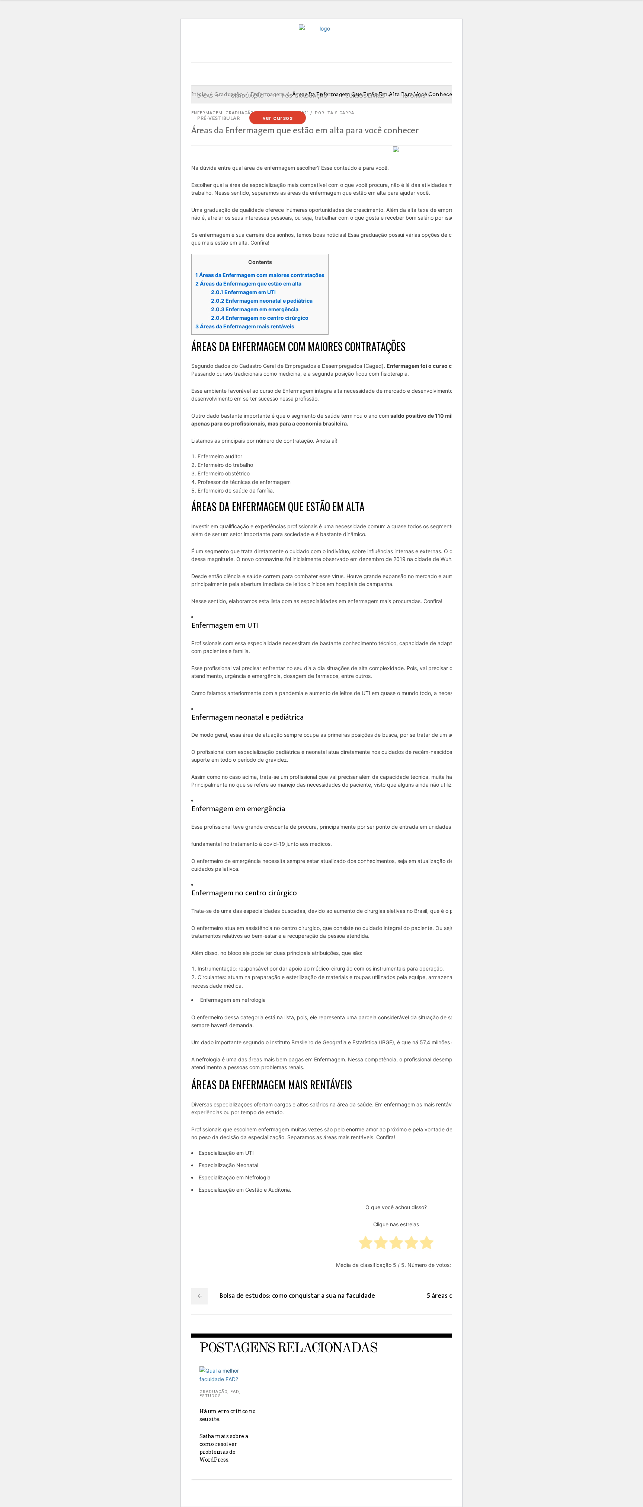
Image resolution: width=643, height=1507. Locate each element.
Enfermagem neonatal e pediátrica (262, 300)
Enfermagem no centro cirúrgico (259, 318)
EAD (234, 1391)
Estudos (210, 1395)
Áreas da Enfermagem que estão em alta (249, 283)
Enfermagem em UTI (243, 292)
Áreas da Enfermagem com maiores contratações (259, 275)
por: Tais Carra (334, 113)
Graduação (213, 1391)
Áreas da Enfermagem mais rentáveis (244, 326)
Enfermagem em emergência (254, 309)
